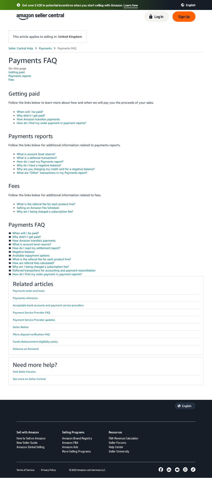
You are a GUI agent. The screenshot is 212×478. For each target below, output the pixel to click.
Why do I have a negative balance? (39, 165)
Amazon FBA (70, 442)
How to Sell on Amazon (31, 438)
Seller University (119, 451)
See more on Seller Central (29, 379)
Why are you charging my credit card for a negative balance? (56, 169)
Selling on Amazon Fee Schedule (38, 207)
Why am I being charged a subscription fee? (45, 211)
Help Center (116, 447)
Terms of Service (25, 470)
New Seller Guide (27, 442)
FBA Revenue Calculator (124, 438)
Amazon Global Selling (31, 447)
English (186, 406)
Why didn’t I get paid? (31, 115)
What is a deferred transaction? (37, 157)
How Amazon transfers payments (38, 119)
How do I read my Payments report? (40, 161)
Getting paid (16, 72)
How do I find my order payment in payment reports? (51, 123)
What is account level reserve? (36, 154)
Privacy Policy (48, 470)
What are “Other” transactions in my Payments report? (52, 172)
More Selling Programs (76, 451)
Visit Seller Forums (24, 371)
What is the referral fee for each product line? (46, 204)
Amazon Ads (70, 447)
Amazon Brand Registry (77, 438)
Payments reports (19, 76)
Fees (11, 79)
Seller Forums (117, 442)
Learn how (131, 5)
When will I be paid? (30, 111)
